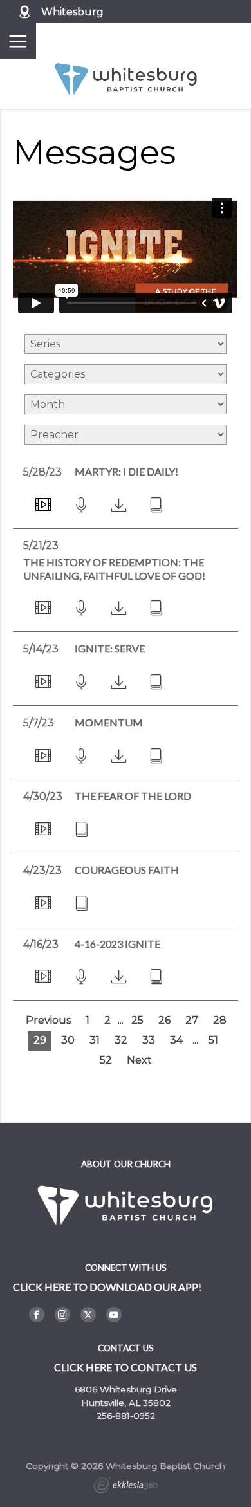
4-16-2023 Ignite (117, 944)
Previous (48, 1020)
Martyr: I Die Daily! (126, 471)
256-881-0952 (126, 1415)
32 (121, 1040)
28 (220, 1020)
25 (137, 1020)
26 (164, 1020)
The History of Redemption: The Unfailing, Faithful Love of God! (114, 569)
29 (39, 1040)
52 (106, 1060)
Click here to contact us (125, 1367)
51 (213, 1040)
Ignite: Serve (110, 648)
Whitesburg (72, 12)
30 (68, 1040)
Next (139, 1060)
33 (148, 1040)
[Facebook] (36, 1314)
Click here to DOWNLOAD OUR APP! (107, 1286)
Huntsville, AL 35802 (126, 1403)
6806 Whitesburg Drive (126, 1389)
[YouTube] (114, 1314)
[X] (88, 1314)
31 (94, 1040)
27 (191, 1020)
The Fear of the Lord (133, 796)
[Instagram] (62, 1314)
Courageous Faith (127, 870)
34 (176, 1040)
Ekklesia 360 (125, 1487)
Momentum (109, 722)
